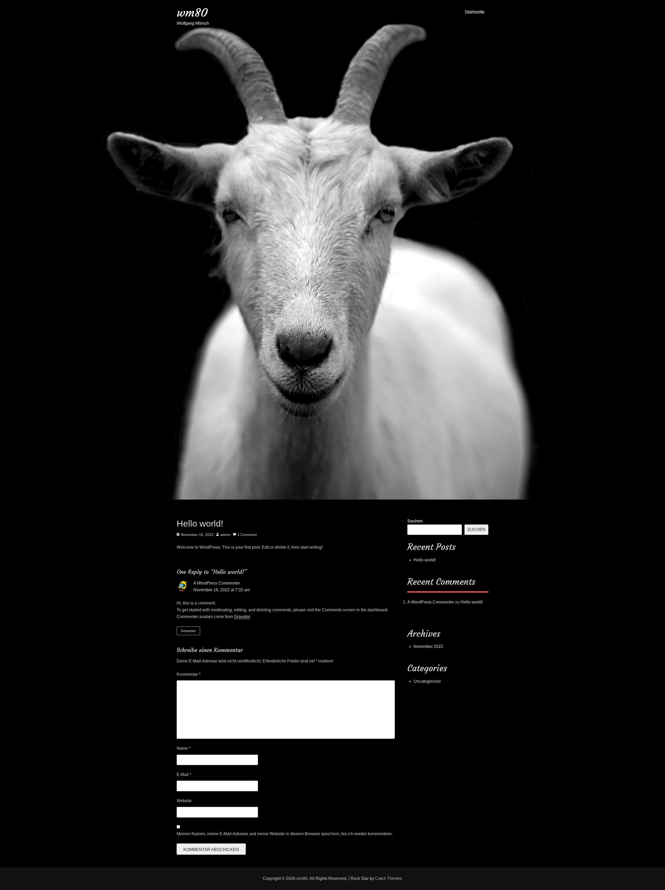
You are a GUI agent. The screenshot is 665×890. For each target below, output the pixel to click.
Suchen (415, 521)
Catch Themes (388, 878)
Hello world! (425, 560)
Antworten (188, 631)
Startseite (474, 12)
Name (183, 748)
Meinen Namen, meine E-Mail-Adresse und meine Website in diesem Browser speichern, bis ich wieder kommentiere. (285, 834)
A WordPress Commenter (216, 583)
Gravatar (242, 616)
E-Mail (184, 774)
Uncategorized (427, 681)
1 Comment (247, 535)
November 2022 (428, 646)
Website (184, 801)
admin (225, 535)
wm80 (192, 12)
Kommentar (189, 674)
